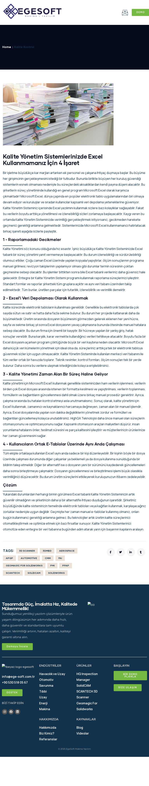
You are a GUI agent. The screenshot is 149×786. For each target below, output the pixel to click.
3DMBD (47, 550)
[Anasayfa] (32, 11)
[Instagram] (4, 711)
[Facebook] (11, 711)
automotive (29, 558)
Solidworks (56, 572)
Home (6, 47)
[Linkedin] (17, 711)
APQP (9, 558)
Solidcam (34, 572)
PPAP (65, 565)
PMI (52, 565)
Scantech (13, 572)
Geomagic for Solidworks (24, 565)
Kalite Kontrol (24, 47)
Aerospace (66, 550)
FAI (60, 558)
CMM (48, 558)
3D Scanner (27, 550)
